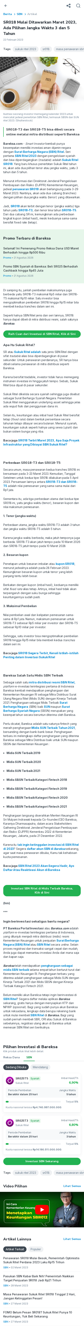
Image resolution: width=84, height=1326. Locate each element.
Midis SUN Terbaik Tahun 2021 (53, 727)
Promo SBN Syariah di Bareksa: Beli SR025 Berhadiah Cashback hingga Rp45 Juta (40, 268)
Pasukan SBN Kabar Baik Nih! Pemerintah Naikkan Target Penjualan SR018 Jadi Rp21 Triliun (38, 1278)
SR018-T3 (25, 210)
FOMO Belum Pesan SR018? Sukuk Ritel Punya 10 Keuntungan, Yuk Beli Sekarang (37, 1314)
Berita (7, 14)
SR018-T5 (69, 210)
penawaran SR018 (25, 189)
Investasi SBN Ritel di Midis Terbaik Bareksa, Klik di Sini (42, 890)
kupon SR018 (65, 563)
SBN (19, 14)
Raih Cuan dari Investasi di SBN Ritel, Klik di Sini (42, 334)
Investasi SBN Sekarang (42, 1161)
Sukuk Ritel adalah (27, 352)
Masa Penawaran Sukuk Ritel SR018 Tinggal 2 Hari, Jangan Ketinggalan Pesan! (39, 1296)
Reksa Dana (11, 1057)
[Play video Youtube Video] (42, 1209)
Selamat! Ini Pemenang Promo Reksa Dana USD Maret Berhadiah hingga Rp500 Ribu (41, 250)
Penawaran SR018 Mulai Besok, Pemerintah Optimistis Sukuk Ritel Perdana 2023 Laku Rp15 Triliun (41, 1260)
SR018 (16, 206)
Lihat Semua (72, 1186)
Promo (7, 257)
